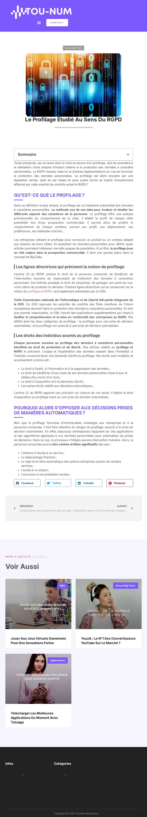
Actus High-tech (73, 48)
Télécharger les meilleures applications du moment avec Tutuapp (34, 717)
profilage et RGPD (40, 291)
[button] (39, 23)
